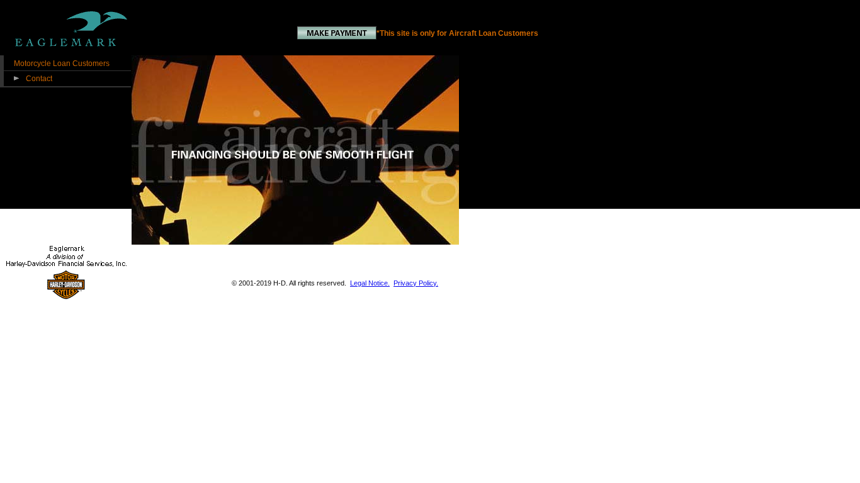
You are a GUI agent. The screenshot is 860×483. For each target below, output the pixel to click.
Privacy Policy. (415, 283)
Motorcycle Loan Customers (62, 63)
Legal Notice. (370, 283)
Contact (39, 78)
